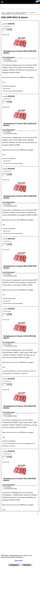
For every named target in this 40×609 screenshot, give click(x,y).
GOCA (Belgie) (7, 59)
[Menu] (2, 2)
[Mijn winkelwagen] (36, 2)
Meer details (19, 560)
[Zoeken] (37, 7)
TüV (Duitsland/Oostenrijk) (10, 61)
